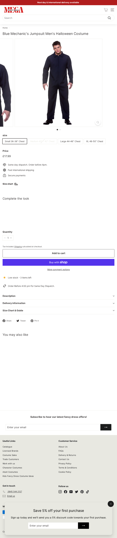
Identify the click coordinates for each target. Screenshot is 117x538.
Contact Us (63, 459)
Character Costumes (12, 467)
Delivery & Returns (67, 455)
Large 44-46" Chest (70, 141)
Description (9, 295)
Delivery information (14, 303)
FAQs (61, 451)
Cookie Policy (64, 472)
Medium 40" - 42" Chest (42, 141)
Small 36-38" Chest (15, 141)
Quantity (7, 231)
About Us (62, 446)
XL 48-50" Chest (94, 141)
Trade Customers (11, 459)
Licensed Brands (10, 451)
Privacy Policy (64, 463)
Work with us (9, 463)
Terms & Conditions (67, 467)
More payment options (58, 269)
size (5, 135)
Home (5, 28)
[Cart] (105, 9)
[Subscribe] (83, 525)
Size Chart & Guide (13, 310)
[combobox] (58, 18)
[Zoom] (98, 122)
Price (5, 150)
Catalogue (7, 446)
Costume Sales (10, 455)
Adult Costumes (10, 472)
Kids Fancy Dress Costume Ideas (18, 476)
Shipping (18, 246)
